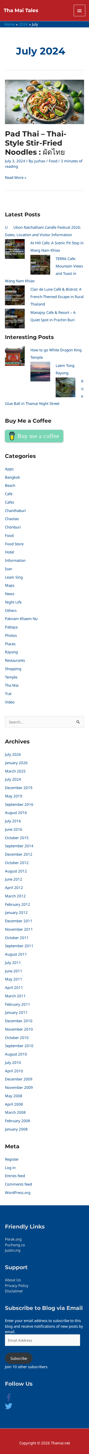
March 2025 (15, 771)
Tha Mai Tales (21, 10)
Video (10, 701)
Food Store (14, 543)
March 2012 (15, 895)
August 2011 (16, 954)
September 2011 (19, 945)
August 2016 (16, 812)
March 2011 (15, 995)
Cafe (8, 493)
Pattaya (11, 626)
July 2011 (13, 962)
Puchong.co (15, 1244)
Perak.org (13, 1239)
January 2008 (16, 1129)
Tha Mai (12, 685)
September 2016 (19, 804)
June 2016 (13, 829)
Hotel (9, 551)
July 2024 (13, 779)
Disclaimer (14, 1290)
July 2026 (13, 754)
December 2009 (18, 1078)
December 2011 (18, 920)
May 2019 (13, 795)
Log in (10, 1167)
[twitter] (8, 1408)
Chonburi (13, 527)
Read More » (15, 177)
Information (15, 560)
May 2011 (13, 979)
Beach (10, 485)
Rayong (11, 651)
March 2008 (15, 1112)
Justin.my (13, 1250)
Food (53, 160)
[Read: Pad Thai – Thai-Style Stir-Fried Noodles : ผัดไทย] (44, 101)
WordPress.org (17, 1192)
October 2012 (17, 862)
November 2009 (19, 1087)
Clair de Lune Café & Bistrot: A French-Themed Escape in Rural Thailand (57, 296)
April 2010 (14, 1070)
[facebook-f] (12, 1399)
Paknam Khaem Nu (21, 618)
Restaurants (15, 660)
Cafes (9, 502)
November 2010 (19, 1029)
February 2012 (17, 904)
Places (10, 643)
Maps (9, 585)
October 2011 (17, 937)
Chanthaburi (15, 510)
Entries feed (15, 1175)
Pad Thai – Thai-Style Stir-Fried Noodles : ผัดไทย (36, 143)
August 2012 (16, 871)
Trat (8, 693)
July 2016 (13, 820)
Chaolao (12, 518)
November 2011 (19, 929)
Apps (9, 468)
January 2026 (16, 762)
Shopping (13, 668)
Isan (8, 568)
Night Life (13, 602)
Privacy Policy (16, 1285)
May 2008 (13, 1095)
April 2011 (14, 987)
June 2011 (13, 970)
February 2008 (17, 1120)
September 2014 (19, 845)
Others (11, 610)
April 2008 (14, 1104)
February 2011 (17, 1004)
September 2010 (19, 1045)
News (9, 593)
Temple (11, 677)
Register (12, 1159)
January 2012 (16, 912)
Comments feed (18, 1184)
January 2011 (16, 1012)
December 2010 (18, 1020)
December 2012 (18, 854)
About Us (13, 1279)
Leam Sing (14, 577)
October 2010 (17, 1037)
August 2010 (16, 1054)
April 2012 (14, 887)
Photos (11, 635)
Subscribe (18, 1358)
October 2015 (17, 837)
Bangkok (12, 477)
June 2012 (13, 879)
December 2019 (18, 787)
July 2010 (13, 1062)
